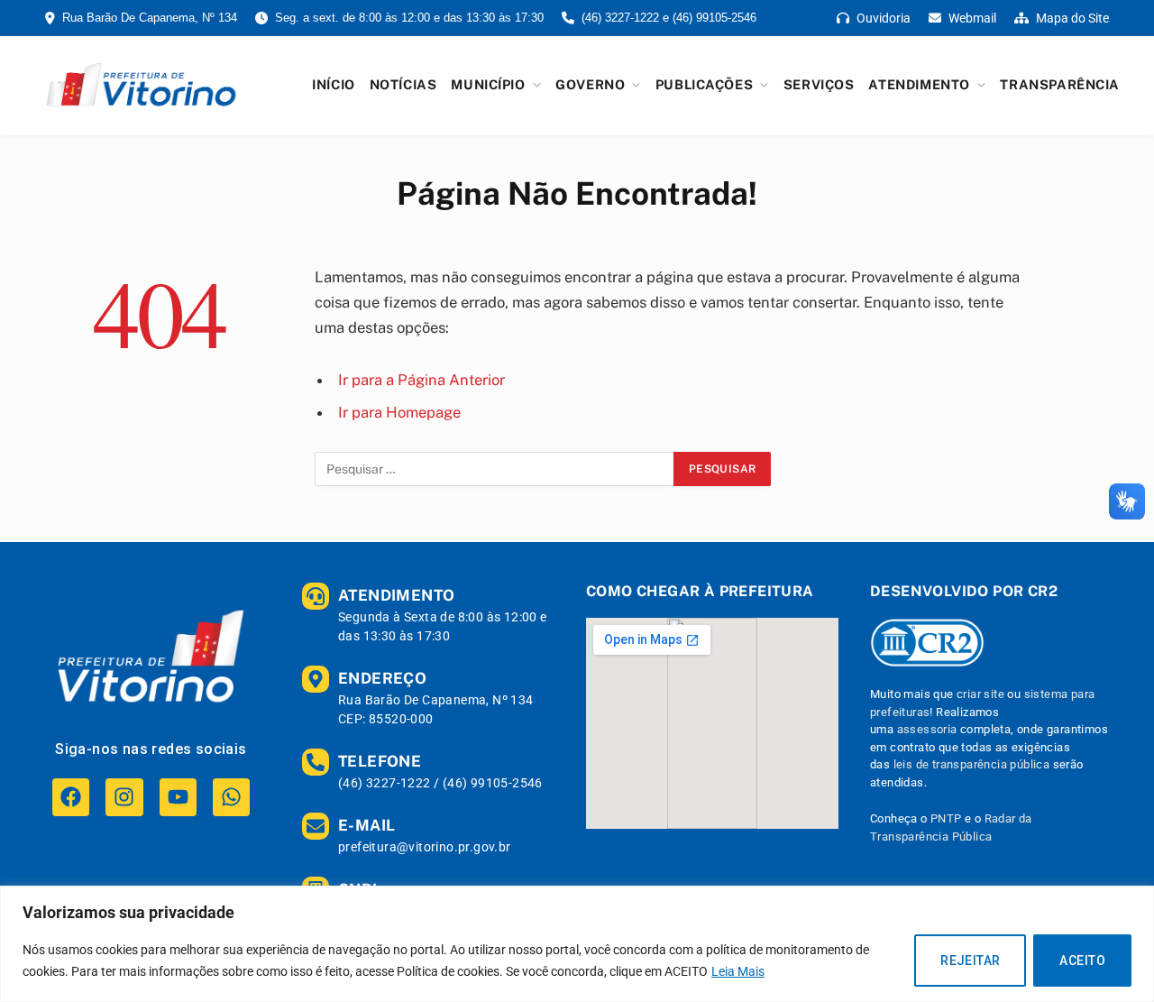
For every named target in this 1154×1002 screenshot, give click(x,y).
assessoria (927, 729)
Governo (590, 84)
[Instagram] (123, 796)
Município (488, 84)
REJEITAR (970, 960)
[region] (577, 944)
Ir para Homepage (399, 412)
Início (333, 84)
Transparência (1060, 84)
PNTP (946, 818)
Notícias (403, 84)
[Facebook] (70, 796)
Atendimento (918, 84)
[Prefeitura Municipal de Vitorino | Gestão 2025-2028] (141, 84)
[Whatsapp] (231, 796)
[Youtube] (178, 796)
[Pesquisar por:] (495, 469)
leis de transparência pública (971, 764)
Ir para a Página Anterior (421, 380)
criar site (980, 694)
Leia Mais (738, 971)
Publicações (704, 84)
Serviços (819, 84)
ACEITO (1082, 960)
